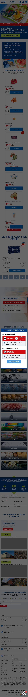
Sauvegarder (14, 361)
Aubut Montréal (11, 348)
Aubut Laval (10, 334)
